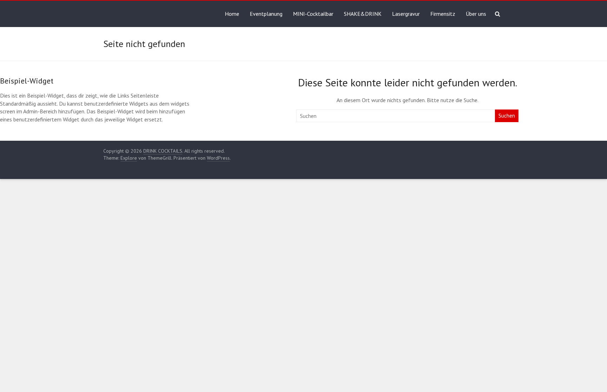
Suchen (506, 115)
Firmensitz (442, 13)
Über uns (476, 13)
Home (232, 13)
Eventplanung (266, 13)
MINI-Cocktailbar (313, 13)
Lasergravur (406, 13)
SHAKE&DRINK (362, 13)
